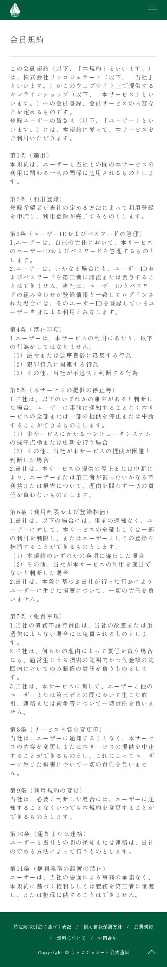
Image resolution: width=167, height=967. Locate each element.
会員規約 (143, 926)
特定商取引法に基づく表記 (43, 926)
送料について (71, 937)
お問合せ (107, 937)
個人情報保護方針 (103, 926)
